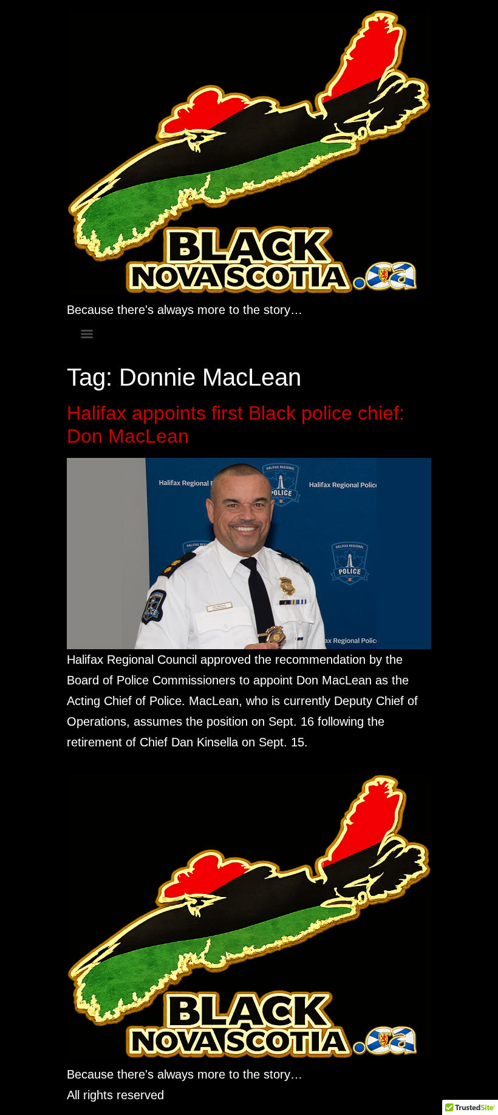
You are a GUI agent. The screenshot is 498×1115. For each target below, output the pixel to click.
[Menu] (87, 334)
